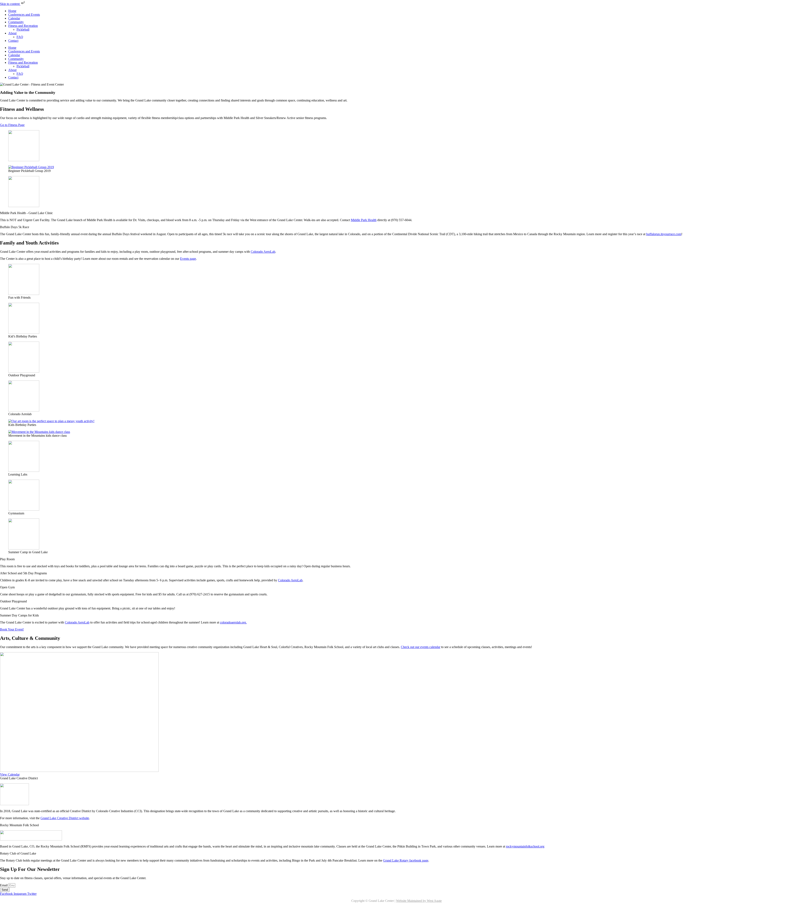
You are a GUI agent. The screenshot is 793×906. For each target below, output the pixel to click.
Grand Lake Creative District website (64, 818)
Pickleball (23, 29)
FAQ (20, 37)
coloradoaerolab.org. (233, 622)
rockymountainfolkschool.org (525, 846)
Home (12, 11)
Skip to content (10, 4)
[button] (396, 213)
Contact (13, 40)
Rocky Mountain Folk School (19, 825)
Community (16, 22)
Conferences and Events (24, 14)
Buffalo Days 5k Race (14, 227)
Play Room (7, 559)
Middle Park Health (363, 220)
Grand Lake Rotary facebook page (405, 860)
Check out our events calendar (420, 647)
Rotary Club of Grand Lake (18, 853)
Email (4, 885)
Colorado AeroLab (263, 251)
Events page (188, 258)
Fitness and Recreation (23, 25)
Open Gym (7, 587)
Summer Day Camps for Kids (19, 615)
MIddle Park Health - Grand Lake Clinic (26, 213)
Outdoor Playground (13, 601)
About (12, 33)
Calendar (14, 18)
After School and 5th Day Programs (23, 573)
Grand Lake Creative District (19, 778)
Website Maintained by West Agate (419, 900)
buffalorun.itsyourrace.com (663, 234)
